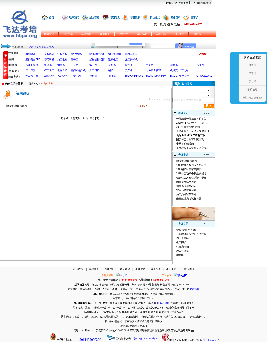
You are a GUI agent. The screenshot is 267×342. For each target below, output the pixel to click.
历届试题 (142, 33)
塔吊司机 (49, 59)
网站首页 (33, 83)
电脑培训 (30, 54)
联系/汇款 (171, 2)
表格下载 (161, 33)
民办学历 (62, 75)
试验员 (174, 64)
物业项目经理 (97, 54)
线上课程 (94, 17)
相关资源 (179, 33)
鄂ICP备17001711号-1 (145, 338)
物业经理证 (77, 54)
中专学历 (76, 75)
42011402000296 (89, 339)
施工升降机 (131, 59)
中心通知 (196, 33)
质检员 (93, 75)
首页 (51, 17)
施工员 (93, 64)
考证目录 (175, 17)
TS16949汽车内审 (156, 75)
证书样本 (105, 33)
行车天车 (62, 54)
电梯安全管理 (153, 70)
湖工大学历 (31, 75)
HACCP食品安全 (179, 75)
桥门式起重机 (78, 70)
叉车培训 (49, 54)
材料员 (129, 64)
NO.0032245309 (211, 340)
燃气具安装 (131, 54)
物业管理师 (114, 54)
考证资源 (135, 17)
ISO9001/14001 (134, 75)
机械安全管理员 (179, 70)
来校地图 (195, 289)
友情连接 (189, 269)
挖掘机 (112, 75)
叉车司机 (94, 70)
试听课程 (124, 33)
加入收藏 (196, 2)
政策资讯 (49, 33)
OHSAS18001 (204, 75)
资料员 (112, 64)
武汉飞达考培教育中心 (41, 47)
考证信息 (115, 17)
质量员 (149, 64)
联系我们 (74, 17)
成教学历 (49, 75)
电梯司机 (62, 70)
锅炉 (110, 70)
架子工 (74, 59)
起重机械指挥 (97, 59)
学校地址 (252, 89)
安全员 (74, 64)
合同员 (200, 64)
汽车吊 (129, 70)
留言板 (194, 17)
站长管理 (206, 2)
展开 (234, 78)
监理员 (48, 64)
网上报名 (155, 17)
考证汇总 (171, 269)
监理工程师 (31, 64)
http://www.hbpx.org (159, 99)
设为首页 (183, 2)
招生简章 (68, 33)
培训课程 (86, 33)
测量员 (61, 64)
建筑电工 (113, 59)
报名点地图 (163, 302)
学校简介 (94, 269)
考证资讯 (110, 269)
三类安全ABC (33, 59)
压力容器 (30, 70)
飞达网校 (201, 54)
